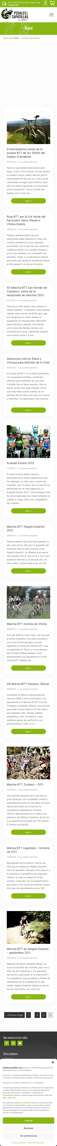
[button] (52, 1062)
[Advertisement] (28, 73)
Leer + (28, 201)
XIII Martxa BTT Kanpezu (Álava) (28, 684)
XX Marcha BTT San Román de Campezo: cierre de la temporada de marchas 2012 (27, 291)
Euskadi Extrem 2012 (20, 463)
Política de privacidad (35, 1142)
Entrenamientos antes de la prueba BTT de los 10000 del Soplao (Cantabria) (26, 153)
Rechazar (28, 1128)
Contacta (8, 1058)
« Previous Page (14, 1015)
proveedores (8, 1095)
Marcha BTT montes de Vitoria (27, 624)
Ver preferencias (28, 1135)
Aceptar (28, 1120)
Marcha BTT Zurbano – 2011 (25, 784)
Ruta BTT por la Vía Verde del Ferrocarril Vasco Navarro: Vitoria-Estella (26, 220)
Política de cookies (18, 1142)
